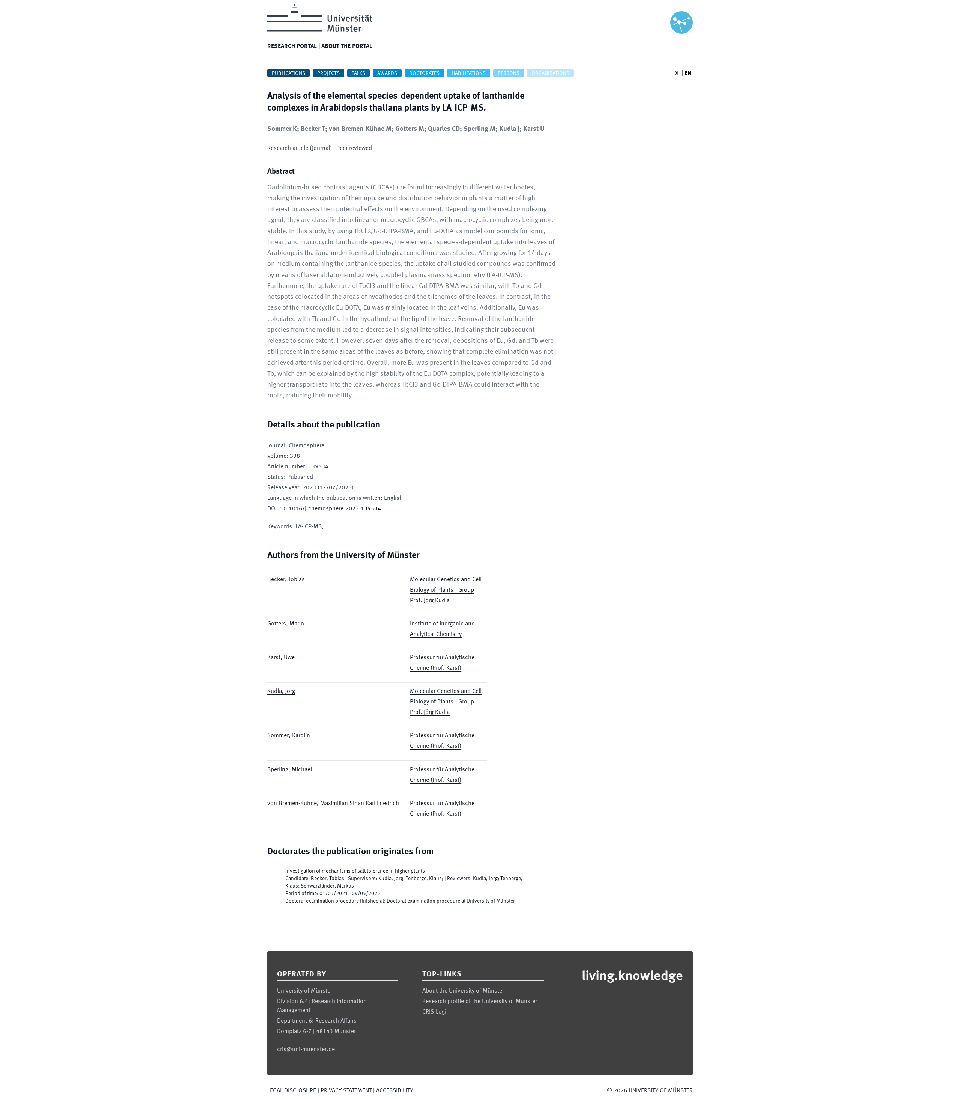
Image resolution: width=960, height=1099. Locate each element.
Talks (358, 73)
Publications (288, 73)
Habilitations (469, 73)
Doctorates (424, 73)
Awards (387, 73)
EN (687, 73)
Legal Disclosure (291, 1091)
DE (676, 73)
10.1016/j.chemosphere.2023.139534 (330, 509)
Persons (508, 73)
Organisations (550, 73)
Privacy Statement (346, 1091)
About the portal (346, 46)
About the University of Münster (463, 991)
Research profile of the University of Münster (479, 1002)
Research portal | (293, 46)
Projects (328, 73)
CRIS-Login (436, 1012)
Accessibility (394, 1091)
